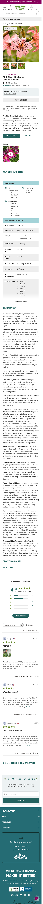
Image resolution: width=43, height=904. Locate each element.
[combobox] (30, 630)
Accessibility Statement (28, 883)
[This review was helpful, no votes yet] (33, 676)
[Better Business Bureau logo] (26, 889)
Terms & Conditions (12, 883)
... (7, 23)
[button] (4, 8)
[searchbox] (11, 625)
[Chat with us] (37, 898)
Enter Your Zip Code (10, 93)
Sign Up (21, 800)
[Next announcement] (37, 2)
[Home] (3, 23)
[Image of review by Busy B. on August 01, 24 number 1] (7, 653)
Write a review (26, 85)
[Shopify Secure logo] (14, 889)
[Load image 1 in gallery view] (6, 66)
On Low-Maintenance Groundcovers (25, 2)
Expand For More (21, 301)
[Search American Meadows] (36, 14)
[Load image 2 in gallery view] (13, 66)
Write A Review (21, 616)
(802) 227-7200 (20, 846)
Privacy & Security (32, 881)
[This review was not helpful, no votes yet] (37, 676)
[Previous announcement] (4, 2)
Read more (30, 707)
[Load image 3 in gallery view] (21, 66)
